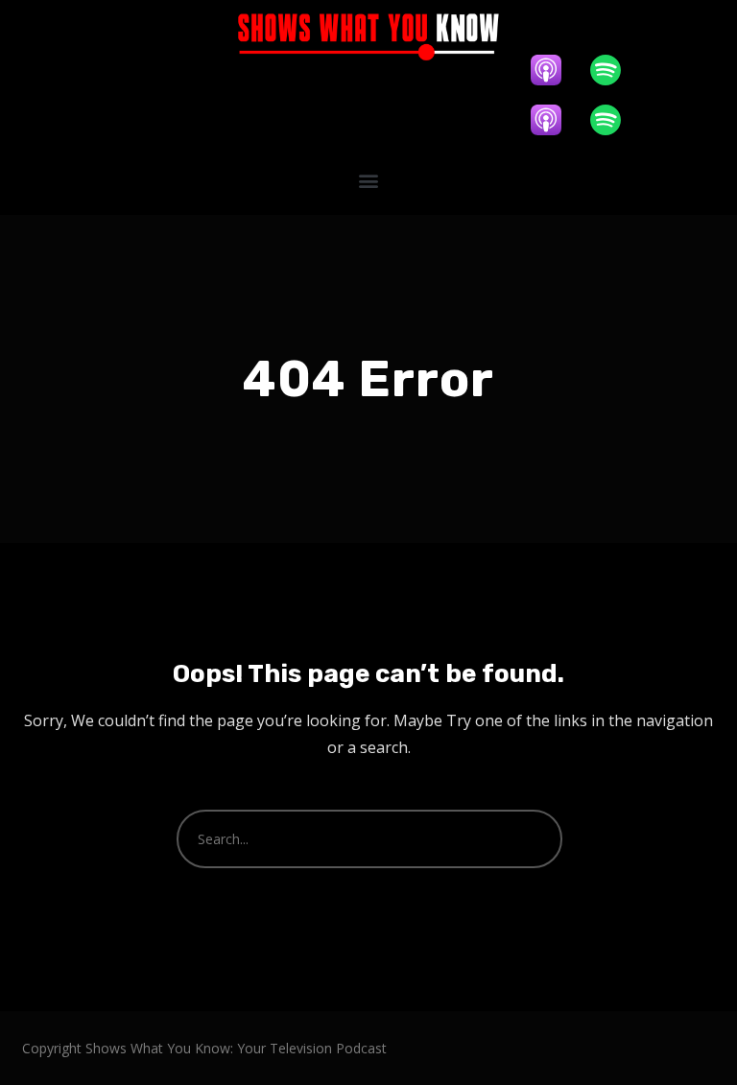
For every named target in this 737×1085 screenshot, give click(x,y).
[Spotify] (615, 70)
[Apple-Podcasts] (555, 70)
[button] (368, 180)
